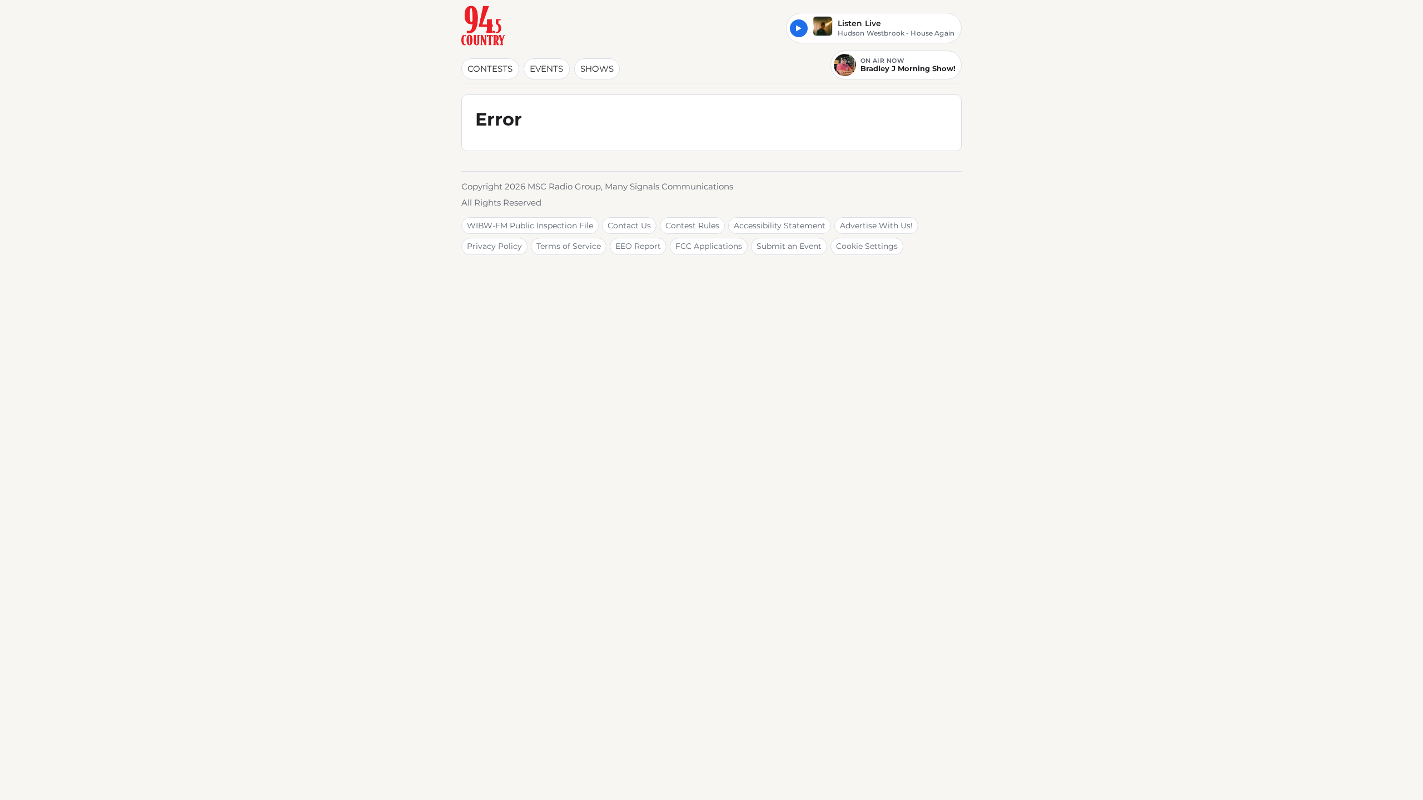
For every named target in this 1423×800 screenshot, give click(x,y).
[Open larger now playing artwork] (823, 28)
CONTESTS (490, 68)
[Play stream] (799, 28)
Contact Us (629, 226)
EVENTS (546, 68)
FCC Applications (708, 246)
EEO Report (638, 246)
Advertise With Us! (876, 226)
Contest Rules (692, 226)
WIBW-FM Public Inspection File (530, 226)
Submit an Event (789, 246)
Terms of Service (568, 246)
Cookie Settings (867, 246)
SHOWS (597, 68)
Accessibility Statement (779, 226)
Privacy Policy (494, 246)
